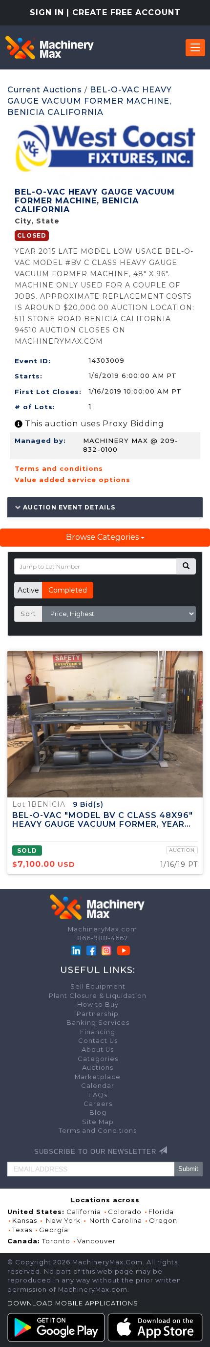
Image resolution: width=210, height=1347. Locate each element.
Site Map (98, 1122)
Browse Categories (103, 537)
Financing (97, 1032)
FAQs (97, 1095)
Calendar (97, 1085)
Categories (98, 1058)
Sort (28, 614)
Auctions (97, 1067)
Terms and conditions (59, 468)
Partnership (98, 1013)
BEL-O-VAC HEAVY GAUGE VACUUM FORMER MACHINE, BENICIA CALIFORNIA (89, 101)
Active (28, 590)
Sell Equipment (98, 986)
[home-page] (49, 47)
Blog (97, 1112)
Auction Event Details (68, 507)
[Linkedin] (77, 949)
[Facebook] (91, 949)
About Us (98, 1049)
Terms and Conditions (98, 1130)
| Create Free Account (123, 12)
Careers (98, 1103)
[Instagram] (107, 949)
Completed (67, 590)
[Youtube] (123, 949)
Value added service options (72, 480)
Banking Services (97, 1022)
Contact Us (98, 1040)
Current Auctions (44, 89)
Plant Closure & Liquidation (98, 995)
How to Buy (98, 1004)
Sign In (47, 12)
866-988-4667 (102, 938)
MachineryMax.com (102, 929)
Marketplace (98, 1077)
